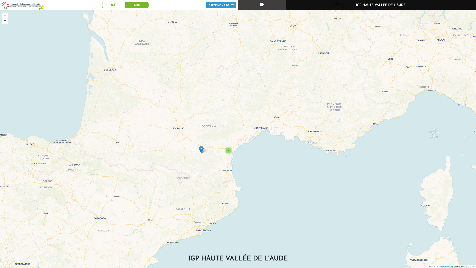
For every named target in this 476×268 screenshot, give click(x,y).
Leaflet (432, 266)
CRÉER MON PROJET (221, 5)
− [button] (5, 20)
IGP (113, 5)
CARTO (471, 266)
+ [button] (5, 15)
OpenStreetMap (446, 266)
